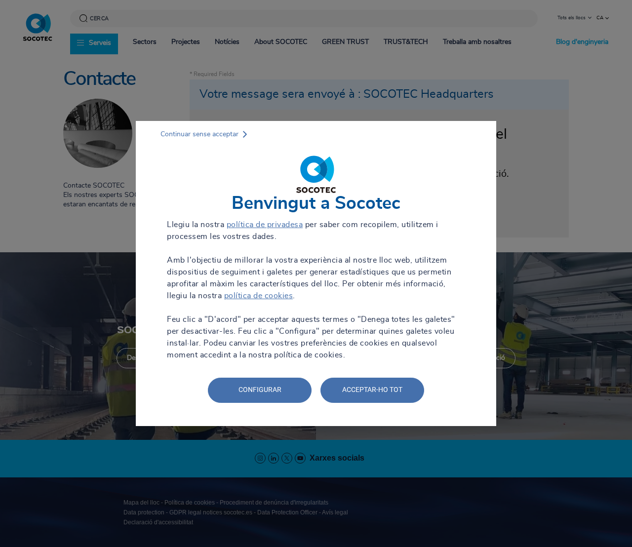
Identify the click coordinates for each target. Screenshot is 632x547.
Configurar (259, 389)
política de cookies (258, 296)
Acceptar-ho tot (372, 389)
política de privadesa (265, 225)
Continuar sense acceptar (199, 134)
